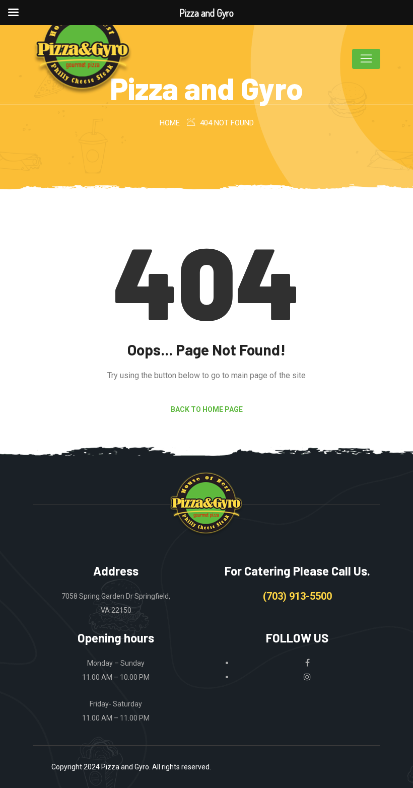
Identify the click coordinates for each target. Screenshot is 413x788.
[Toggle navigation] (366, 59)
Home (170, 122)
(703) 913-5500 (297, 596)
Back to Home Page (207, 409)
